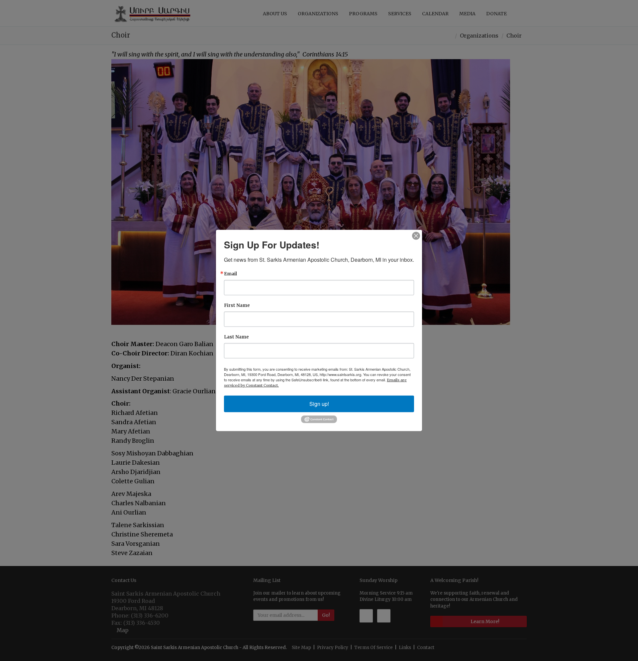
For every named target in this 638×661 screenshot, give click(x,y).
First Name (237, 305)
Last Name (236, 337)
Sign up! (319, 404)
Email (230, 274)
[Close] (416, 236)
